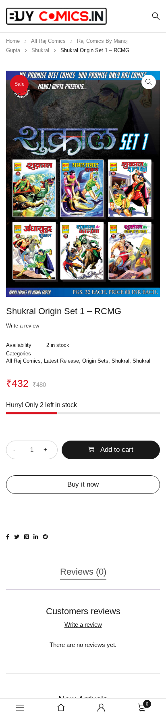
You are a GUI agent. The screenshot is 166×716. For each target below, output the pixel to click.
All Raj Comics (48, 41)
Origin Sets (95, 361)
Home (13, 41)
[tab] (83, 576)
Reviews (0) (83, 572)
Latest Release (61, 361)
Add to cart (116, 450)
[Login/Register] (101, 707)
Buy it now (83, 484)
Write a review (22, 326)
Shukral (40, 50)
